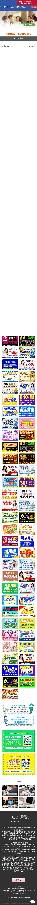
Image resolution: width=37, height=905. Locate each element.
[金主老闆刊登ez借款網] (18, 764)
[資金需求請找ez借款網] (18, 708)
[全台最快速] (27, 552)
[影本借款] (10, 399)
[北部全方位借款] (27, 470)
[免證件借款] (10, 670)
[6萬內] (27, 517)
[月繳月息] (10, 364)
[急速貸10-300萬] (27, 376)
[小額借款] (10, 552)
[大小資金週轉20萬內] (10, 423)
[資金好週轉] (10, 494)
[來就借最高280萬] (10, 517)
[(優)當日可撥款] (10, 435)
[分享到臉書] (15, 822)
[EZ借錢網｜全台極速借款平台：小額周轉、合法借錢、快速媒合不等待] (18, 21)
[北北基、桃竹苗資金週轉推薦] (10, 376)
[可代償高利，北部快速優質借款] (10, 470)
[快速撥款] (10, 658)
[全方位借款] (27, 505)
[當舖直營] (10, 447)
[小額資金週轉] (10, 529)
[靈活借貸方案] (27, 399)
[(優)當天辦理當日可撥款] (10, 388)
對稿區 (18, 880)
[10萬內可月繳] (10, 564)
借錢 (8, 7)
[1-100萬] (10, 352)
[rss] (18, 822)
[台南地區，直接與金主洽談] (27, 611)
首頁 (28, 46)
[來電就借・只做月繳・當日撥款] (27, 635)
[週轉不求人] (10, 482)
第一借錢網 (25, 818)
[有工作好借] (27, 423)
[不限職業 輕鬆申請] (10, 647)
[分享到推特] (11, 822)
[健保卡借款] (27, 435)
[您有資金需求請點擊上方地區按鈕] (18, 741)
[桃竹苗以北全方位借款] (27, 352)
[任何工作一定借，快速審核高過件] (27, 564)
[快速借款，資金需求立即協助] (27, 341)
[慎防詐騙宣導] (18, 720)
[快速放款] (10, 411)
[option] (18, 21)
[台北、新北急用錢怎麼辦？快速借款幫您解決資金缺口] (27, 494)
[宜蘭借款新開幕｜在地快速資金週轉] (27, 529)
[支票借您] (10, 611)
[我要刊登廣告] (27, 2)
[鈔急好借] (27, 458)
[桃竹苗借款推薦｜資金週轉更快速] (10, 341)
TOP (32, 901)
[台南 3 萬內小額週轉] (10, 541)
